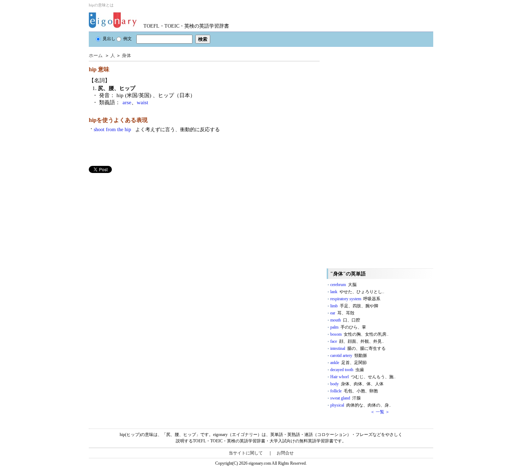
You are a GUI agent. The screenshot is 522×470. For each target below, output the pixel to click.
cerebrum (343, 284)
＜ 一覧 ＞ (380, 411)
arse (127, 102)
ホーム (96, 55)
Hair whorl (363, 376)
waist (142, 102)
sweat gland (345, 398)
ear (342, 312)
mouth (345, 320)
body (357, 383)
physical (360, 405)
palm (348, 327)
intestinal (358, 348)
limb (354, 305)
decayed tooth (347, 369)
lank (357, 291)
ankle (348, 362)
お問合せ (285, 453)
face (357, 341)
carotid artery (348, 355)
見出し (109, 38)
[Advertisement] (142, 222)
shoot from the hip (157, 129)
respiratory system (355, 298)
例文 (127, 38)
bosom (359, 334)
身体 (126, 55)
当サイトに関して (246, 453)
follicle (354, 390)
